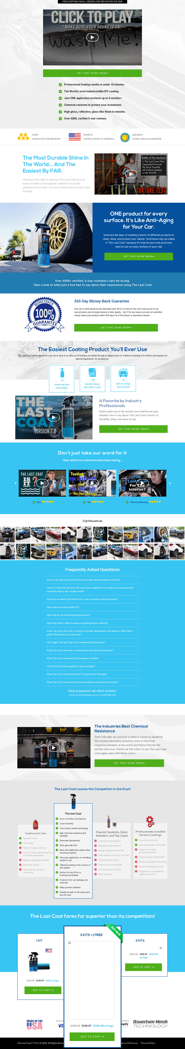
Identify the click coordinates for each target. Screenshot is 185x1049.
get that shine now (138, 256)
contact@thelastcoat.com (88, 695)
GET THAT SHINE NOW (91, 73)
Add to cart (42, 990)
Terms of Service (129, 1043)
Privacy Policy (148, 1043)
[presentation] (16, 483)
